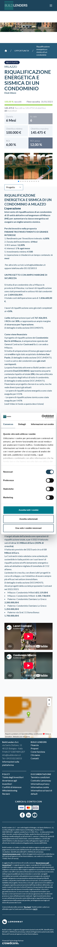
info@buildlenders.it (36, 264)
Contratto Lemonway (41, 780)
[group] (28, 168)
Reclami (6, 793)
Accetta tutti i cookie (28, 510)
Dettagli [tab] (22, 424)
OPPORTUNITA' (21, 51)
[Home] (5, 50)
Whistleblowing (9, 790)
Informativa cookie (40, 787)
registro (42, 841)
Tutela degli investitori (13, 777)
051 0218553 (30, 268)
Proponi (34, 748)
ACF (35, 909)
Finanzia (35, 745)
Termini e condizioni (40, 777)
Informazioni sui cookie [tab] (42, 424)
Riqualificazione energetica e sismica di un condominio (43, 50)
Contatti (35, 758)
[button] (49, 168)
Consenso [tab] (8, 424)
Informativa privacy (40, 784)
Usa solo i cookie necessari (28, 528)
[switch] (50, 480)
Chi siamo (35, 755)
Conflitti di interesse (11, 787)
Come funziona (38, 751)
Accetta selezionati (28, 519)
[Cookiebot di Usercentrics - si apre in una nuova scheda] (42, 416)
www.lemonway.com (11, 854)
